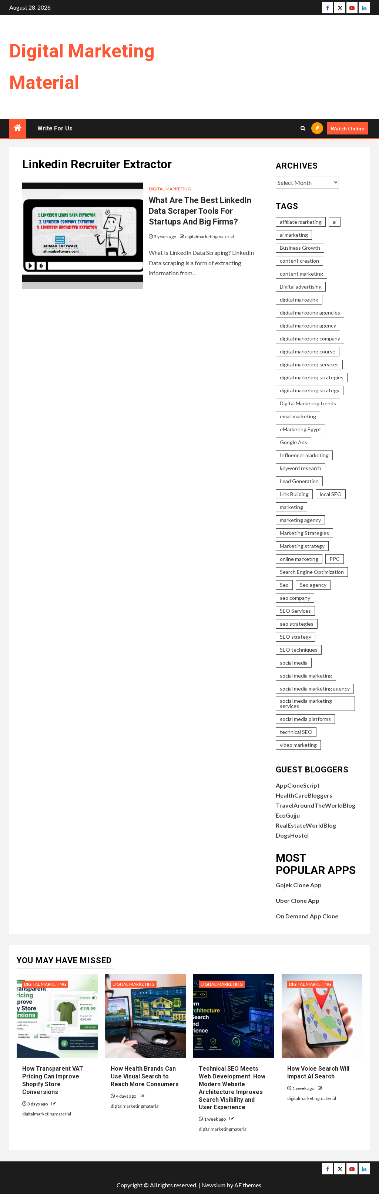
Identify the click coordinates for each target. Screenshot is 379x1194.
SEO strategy (295, 636)
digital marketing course (307, 351)
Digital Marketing (170, 189)
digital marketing (299, 299)
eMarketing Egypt (300, 429)
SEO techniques (299, 649)
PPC (334, 559)
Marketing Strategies (304, 533)
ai (334, 222)
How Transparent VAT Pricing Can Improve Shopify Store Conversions (52, 1080)
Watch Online (347, 128)
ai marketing (294, 235)
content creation (299, 260)
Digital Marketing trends (308, 403)
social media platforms (305, 719)
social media (294, 662)
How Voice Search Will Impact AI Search (318, 1072)
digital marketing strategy (309, 390)
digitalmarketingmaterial (209, 236)
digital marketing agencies (310, 312)
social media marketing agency (315, 688)
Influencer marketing (304, 455)
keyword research (300, 468)
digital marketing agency (308, 325)
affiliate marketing (301, 222)
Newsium (213, 1184)
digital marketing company (310, 338)
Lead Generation (299, 481)
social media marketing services (306, 703)
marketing (291, 507)
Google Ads (293, 442)
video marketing (298, 745)
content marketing (301, 273)
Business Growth (300, 248)
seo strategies (296, 624)
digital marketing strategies (311, 377)
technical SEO (296, 732)
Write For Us (55, 128)
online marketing (299, 559)
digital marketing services (309, 364)
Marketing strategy (302, 546)
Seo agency (313, 585)
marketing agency (300, 520)
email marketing (298, 416)
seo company (295, 598)
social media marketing (306, 675)
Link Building (294, 494)
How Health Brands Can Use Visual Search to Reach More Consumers (145, 1076)
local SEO (331, 494)
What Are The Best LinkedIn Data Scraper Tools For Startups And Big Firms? (200, 211)
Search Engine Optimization (312, 572)
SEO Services (295, 611)
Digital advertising (301, 286)
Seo (284, 585)
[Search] (303, 128)
